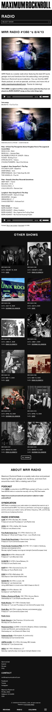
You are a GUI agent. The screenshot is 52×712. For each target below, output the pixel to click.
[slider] (46, 96)
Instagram (4, 685)
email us (46, 507)
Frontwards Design (29, 704)
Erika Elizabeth (37, 272)
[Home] (26, 8)
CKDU (3, 526)
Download (21, 225)
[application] (26, 96)
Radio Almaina (6, 603)
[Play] (4, 97)
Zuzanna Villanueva (13, 308)
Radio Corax (5, 616)
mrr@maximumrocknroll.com (10, 677)
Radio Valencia (6, 620)
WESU (3, 649)
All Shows (26, 457)
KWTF (3, 568)
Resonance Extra (7, 627)
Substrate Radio (6, 635)
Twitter (3, 683)
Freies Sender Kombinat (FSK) (11, 546)
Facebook (4, 681)
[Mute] (40, 97)
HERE (7, 489)
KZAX (3, 574)
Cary (7, 272)
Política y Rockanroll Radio (10, 596)
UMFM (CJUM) (6, 642)
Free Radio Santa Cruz (9, 533)
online (39, 609)
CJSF (3, 520)
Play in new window (12, 225)
